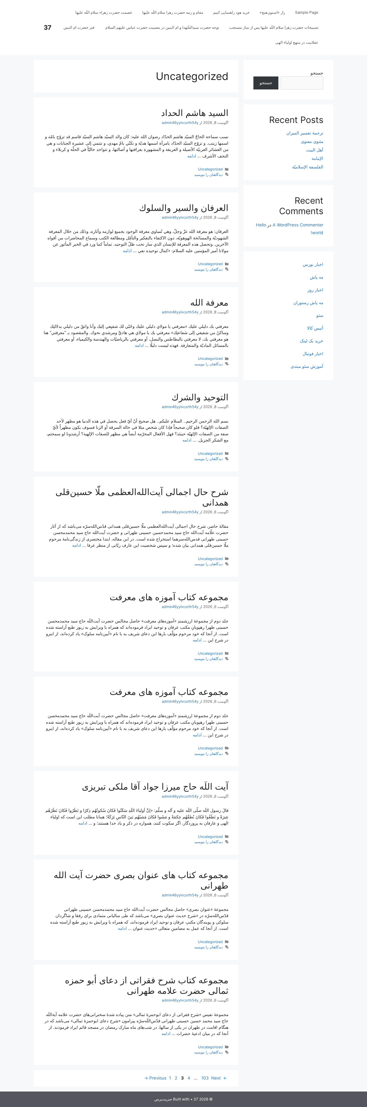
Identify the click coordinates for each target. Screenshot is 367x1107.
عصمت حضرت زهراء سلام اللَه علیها (103, 12)
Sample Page (306, 12)
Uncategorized (210, 169)
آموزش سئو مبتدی (307, 366)
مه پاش (316, 277)
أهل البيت (314, 149)
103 (204, 1078)
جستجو (317, 72)
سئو (319, 315)
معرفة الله (209, 302)
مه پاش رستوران (308, 302)
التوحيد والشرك (200, 397)
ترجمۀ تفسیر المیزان (304, 132)
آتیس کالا (315, 328)
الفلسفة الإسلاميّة (307, 166)
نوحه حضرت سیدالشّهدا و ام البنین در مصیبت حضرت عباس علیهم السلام (162, 27)
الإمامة (317, 158)
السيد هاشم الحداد (194, 112)
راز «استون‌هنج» (272, 12)
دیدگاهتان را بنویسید (208, 174)
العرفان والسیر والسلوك (183, 207)
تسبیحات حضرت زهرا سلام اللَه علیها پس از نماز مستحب (273, 27)
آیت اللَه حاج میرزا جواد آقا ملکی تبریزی (155, 786)
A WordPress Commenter (298, 224)
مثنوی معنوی (312, 141)
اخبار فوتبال (313, 353)
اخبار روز (315, 289)
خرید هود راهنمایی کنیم (231, 12)
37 (47, 27)
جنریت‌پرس (163, 1099)
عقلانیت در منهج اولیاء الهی (296, 42)
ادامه (191, 155)
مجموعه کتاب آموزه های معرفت (169, 597)
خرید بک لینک (311, 340)
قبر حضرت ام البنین (79, 27)
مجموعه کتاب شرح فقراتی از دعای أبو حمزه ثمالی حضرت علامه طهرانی (146, 985)
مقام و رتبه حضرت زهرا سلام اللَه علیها (172, 12)
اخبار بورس (313, 264)
